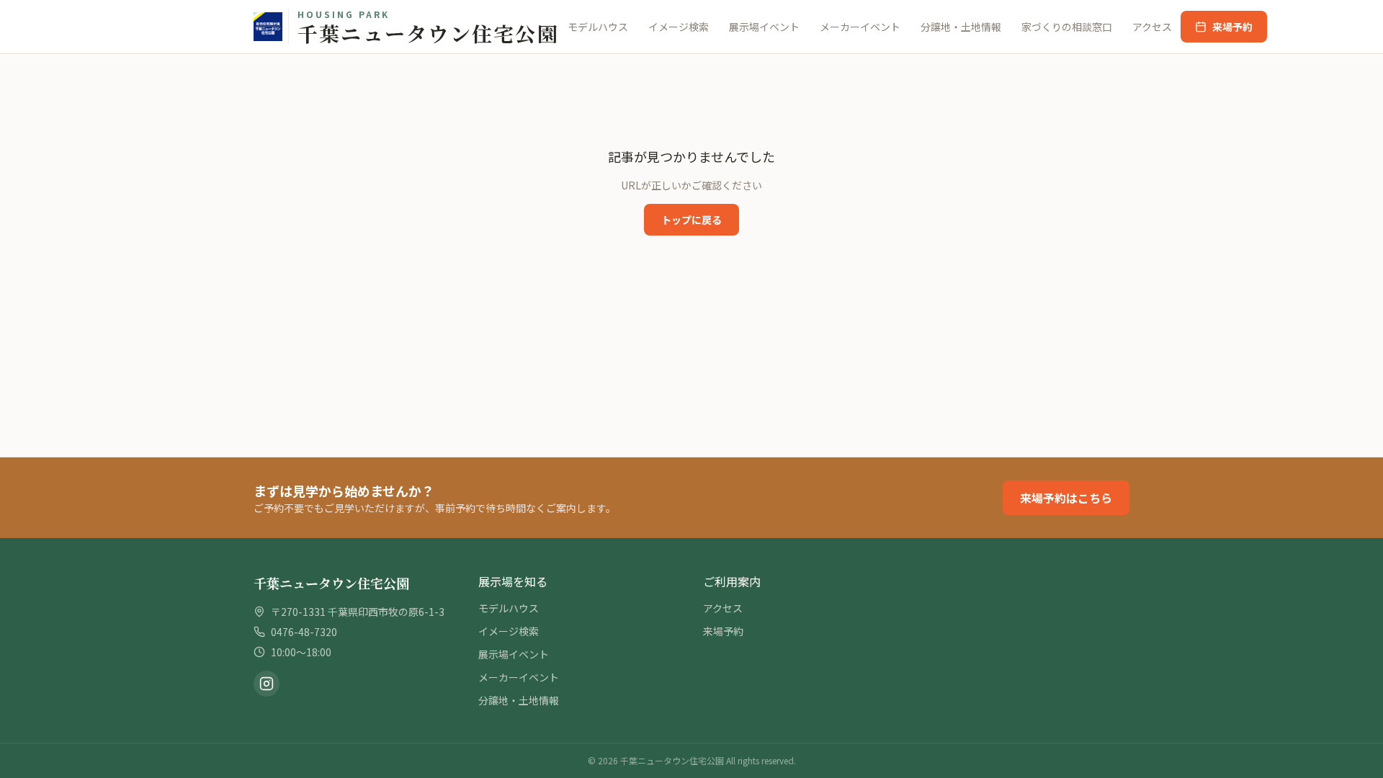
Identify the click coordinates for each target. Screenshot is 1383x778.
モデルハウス (598, 26)
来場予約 (1232, 26)
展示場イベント (764, 26)
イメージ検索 (678, 26)
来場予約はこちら (1066, 497)
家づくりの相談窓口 (1066, 26)
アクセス (1152, 26)
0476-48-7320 (304, 632)
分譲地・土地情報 (961, 26)
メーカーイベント (860, 26)
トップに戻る (691, 220)
